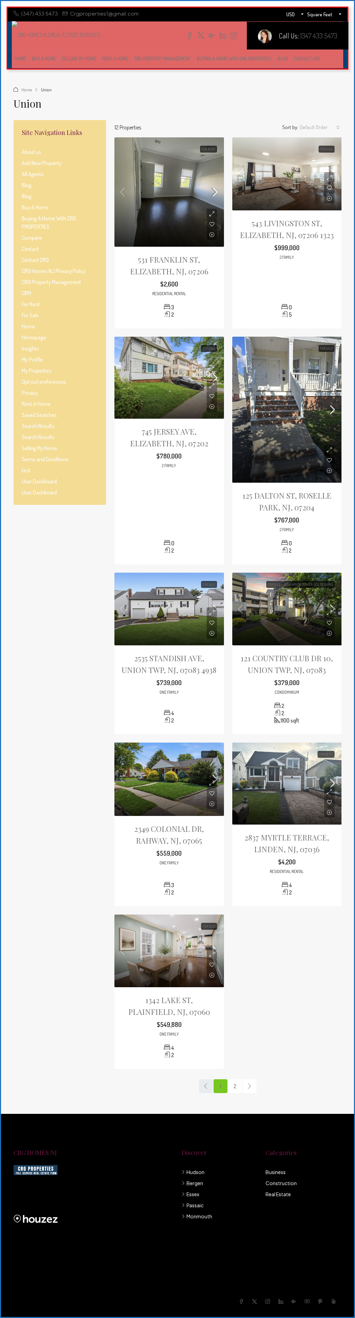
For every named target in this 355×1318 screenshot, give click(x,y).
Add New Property (41, 163)
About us (31, 151)
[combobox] (320, 127)
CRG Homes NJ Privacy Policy (54, 270)
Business (276, 1172)
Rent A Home (115, 59)
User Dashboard (39, 481)
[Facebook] (242, 1301)
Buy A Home (44, 59)
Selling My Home (79, 59)
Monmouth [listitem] (199, 1216)
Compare (32, 237)
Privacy (30, 392)
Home (20, 59)
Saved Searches (39, 414)
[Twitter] (256, 1301)
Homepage (34, 337)
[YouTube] (308, 1301)
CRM (26, 293)
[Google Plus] (295, 1301)
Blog (283, 59)
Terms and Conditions (45, 459)
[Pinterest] (322, 1301)
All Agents (33, 174)
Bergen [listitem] (195, 1183)
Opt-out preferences (44, 381)
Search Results (38, 425)
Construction (281, 1183)
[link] (169, 192)
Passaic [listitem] (195, 1205)
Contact (30, 248)
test (26, 470)
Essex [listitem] (193, 1194)
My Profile (32, 359)
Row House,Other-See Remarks (308, 584)
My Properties (37, 370)
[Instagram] (269, 1301)
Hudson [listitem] (196, 1172)
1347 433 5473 (318, 35)
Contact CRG (307, 59)
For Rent (208, 149)
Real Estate (278, 1194)
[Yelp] (335, 1301)
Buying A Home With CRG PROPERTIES (234, 59)
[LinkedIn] (282, 1301)
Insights (30, 348)
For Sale (326, 149)
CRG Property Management (162, 59)
